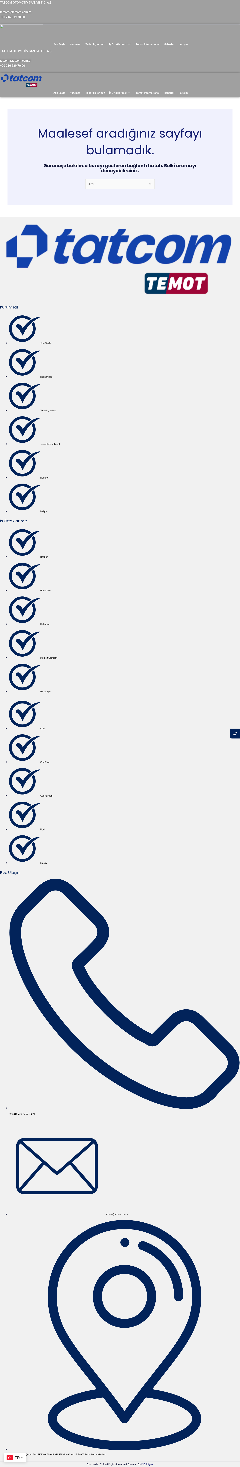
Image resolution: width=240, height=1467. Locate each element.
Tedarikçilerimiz (95, 44)
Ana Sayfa (59, 44)
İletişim (183, 44)
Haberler (169, 44)
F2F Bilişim (147, 1464)
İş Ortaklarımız (118, 44)
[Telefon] (235, 733)
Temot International (148, 44)
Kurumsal (75, 44)
